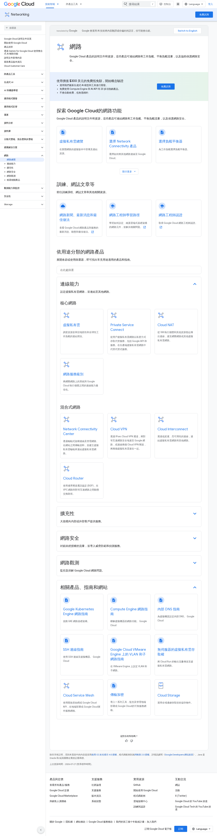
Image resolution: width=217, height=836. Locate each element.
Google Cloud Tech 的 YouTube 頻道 (193, 808)
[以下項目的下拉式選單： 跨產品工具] (82, 4)
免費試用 (204, 14)
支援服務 (96, 790)
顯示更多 (129, 171)
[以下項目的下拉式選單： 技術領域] (59, 4)
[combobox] (139, 4)
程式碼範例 (139, 795)
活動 (177, 790)
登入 (210, 4)
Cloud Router (73, 478)
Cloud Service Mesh (78, 695)
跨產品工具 (72, 4)
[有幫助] (126, 740)
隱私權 (69, 821)
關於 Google (56, 821)
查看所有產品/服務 (60, 785)
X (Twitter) (181, 795)
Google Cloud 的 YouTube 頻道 (191, 801)
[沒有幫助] (131, 740)
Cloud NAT (165, 325)
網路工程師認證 (170, 215)
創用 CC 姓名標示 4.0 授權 (104, 754)
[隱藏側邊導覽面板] (40, 829)
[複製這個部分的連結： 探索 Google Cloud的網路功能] (126, 111)
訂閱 (180, 828)
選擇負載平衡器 (170, 141)
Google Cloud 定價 (59, 790)
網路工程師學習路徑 (124, 215)
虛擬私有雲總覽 (71, 141)
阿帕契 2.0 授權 (141, 754)
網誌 (177, 785)
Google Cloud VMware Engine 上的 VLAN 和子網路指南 (128, 654)
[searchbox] (23, 28)
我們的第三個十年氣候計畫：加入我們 (136, 821)
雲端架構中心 (140, 801)
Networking (20, 14)
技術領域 (50, 4)
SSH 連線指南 (73, 649)
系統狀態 (96, 801)
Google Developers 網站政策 (179, 754)
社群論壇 (96, 785)
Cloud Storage (168, 695)
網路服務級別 (73, 374)
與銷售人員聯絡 (58, 801)
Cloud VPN (118, 429)
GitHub (137, 785)
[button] (20, 74)
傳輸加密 (117, 695)
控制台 (167, 4)
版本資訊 (96, 795)
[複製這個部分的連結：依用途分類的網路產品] (107, 252)
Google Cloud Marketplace (64, 795)
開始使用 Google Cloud (145, 790)
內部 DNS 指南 (168, 609)
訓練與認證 (139, 806)
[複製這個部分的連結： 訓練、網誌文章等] (99, 185)
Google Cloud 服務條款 (101, 821)
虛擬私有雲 (71, 325)
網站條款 (80, 821)
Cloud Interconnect (172, 429)
